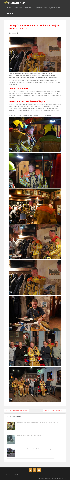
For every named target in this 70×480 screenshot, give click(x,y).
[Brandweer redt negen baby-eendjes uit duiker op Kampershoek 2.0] (11, 426)
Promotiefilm (18, 8)
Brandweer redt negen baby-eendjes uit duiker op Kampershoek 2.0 (37, 422)
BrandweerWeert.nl (51, 478)
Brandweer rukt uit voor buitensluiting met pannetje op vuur (35, 449)
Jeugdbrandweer (55, 8)
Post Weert (28, 8)
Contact (10, 14)
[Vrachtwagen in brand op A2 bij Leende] (11, 439)
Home (9, 8)
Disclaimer (16, 474)
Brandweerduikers (41, 8)
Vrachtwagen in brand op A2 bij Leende (29, 435)
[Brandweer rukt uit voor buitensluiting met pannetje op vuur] (11, 452)
